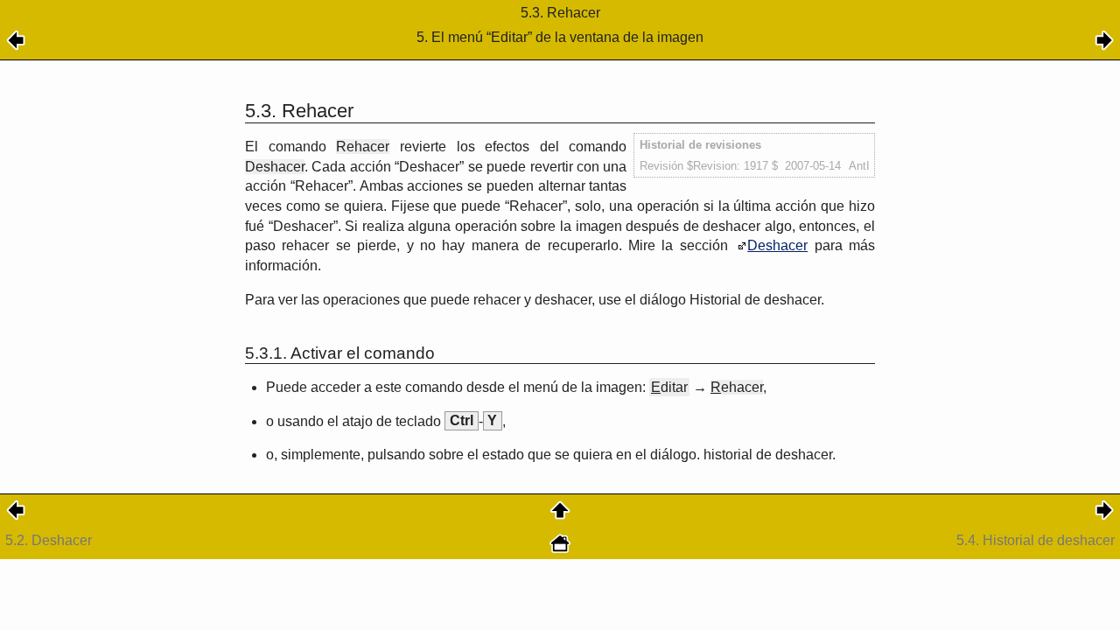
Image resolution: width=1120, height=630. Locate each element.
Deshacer (777, 245)
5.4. (1035, 540)
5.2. (48, 540)
